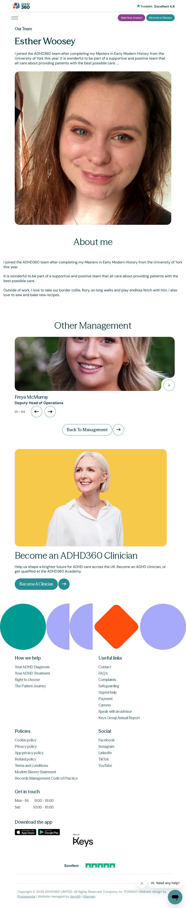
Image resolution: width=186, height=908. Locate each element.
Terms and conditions (31, 765)
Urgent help (107, 692)
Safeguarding (108, 686)
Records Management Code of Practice (46, 778)
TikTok (103, 759)
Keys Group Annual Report (119, 717)
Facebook (106, 740)
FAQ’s (103, 673)
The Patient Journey (30, 686)
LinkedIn (105, 752)
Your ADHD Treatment (32, 673)
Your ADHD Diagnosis (32, 667)
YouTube (105, 765)
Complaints (107, 679)
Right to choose (27, 679)
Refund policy (25, 759)
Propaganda (26, 896)
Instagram (106, 746)
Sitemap (89, 896)
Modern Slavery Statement (35, 772)
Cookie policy (26, 740)
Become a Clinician (160, 17)
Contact (104, 667)
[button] (50, 411)
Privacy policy (26, 746)
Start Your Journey (131, 17)
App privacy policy (29, 752)
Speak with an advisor (115, 711)
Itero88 (75, 896)
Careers (104, 705)
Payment (105, 698)
